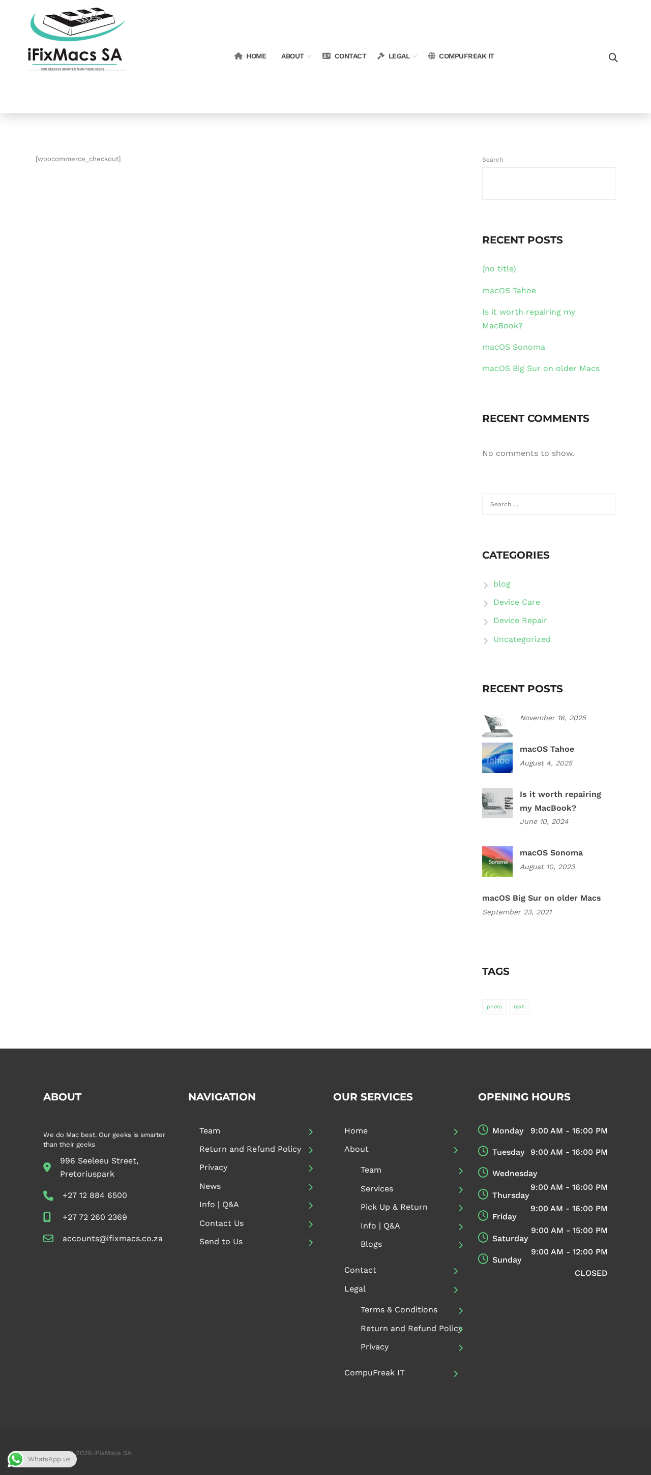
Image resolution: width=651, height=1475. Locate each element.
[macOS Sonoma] (497, 861)
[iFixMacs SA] (77, 55)
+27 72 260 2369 (95, 1217)
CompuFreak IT (466, 56)
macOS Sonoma (513, 347)
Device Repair (520, 620)
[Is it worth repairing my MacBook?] (497, 802)
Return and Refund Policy (250, 1149)
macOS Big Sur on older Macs (541, 368)
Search (492, 159)
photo (494, 1006)
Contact (351, 56)
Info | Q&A (219, 1204)
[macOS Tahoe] (497, 757)
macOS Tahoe (509, 290)
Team (209, 1130)
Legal (399, 56)
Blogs (371, 1244)
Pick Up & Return (394, 1207)
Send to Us (221, 1241)
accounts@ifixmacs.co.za (113, 1238)
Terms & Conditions (399, 1309)
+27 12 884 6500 (95, 1195)
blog (502, 584)
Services (377, 1188)
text (519, 1006)
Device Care (516, 602)
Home (256, 56)
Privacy (213, 1167)
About (292, 56)
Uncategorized (522, 639)
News (210, 1186)
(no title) (499, 268)
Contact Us (221, 1223)
